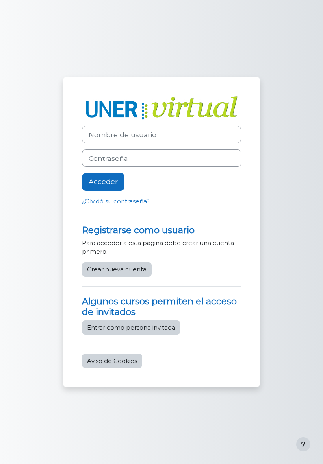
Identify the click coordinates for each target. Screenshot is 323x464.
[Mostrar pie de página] (303, 444)
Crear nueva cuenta (117, 269)
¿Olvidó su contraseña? (116, 201)
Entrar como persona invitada (131, 327)
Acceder (103, 181)
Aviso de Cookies (112, 361)
